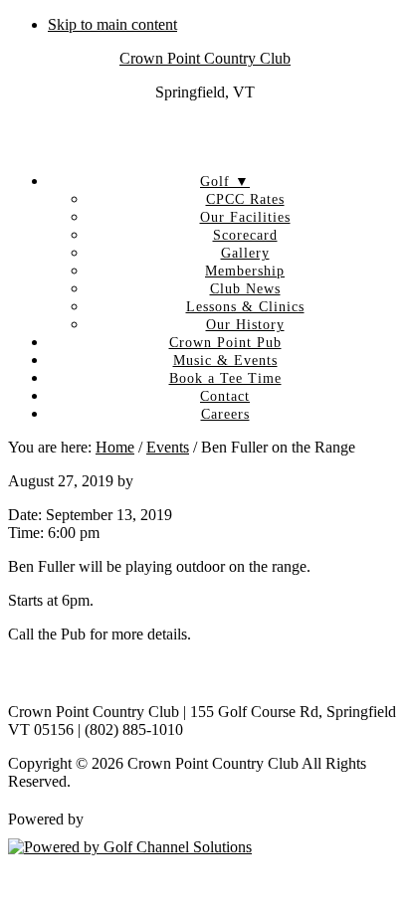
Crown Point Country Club (205, 58)
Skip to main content (112, 24)
